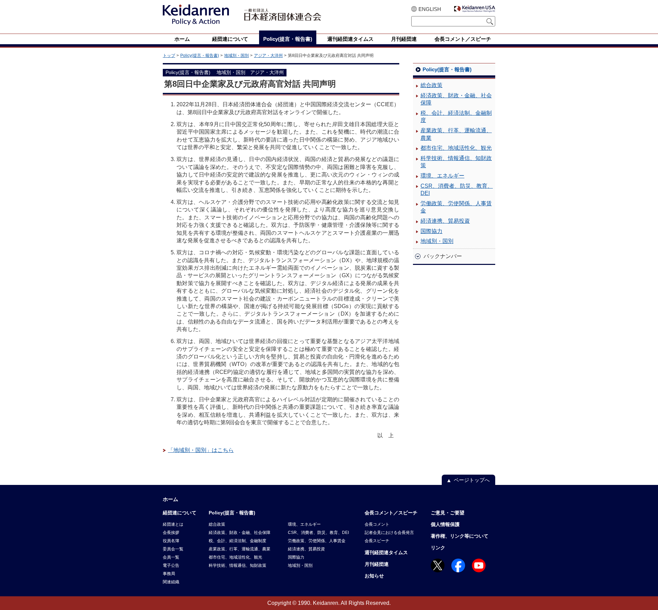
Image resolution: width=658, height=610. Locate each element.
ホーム (170, 499)
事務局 (169, 573)
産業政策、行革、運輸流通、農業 (456, 134)
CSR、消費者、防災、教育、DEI (457, 189)
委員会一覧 (173, 549)
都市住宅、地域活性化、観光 (456, 148)
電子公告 (171, 565)
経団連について (179, 512)
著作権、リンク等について (459, 536)
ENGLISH (429, 9)
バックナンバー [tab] (443, 256)
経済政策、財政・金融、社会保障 (456, 99)
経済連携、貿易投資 (445, 221)
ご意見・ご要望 (447, 512)
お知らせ (374, 575)
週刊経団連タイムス (386, 552)
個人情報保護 (445, 524)
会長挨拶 (171, 532)
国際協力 (431, 231)
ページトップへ (472, 480)
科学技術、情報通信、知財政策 (456, 162)
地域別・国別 (236, 55)
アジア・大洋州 (268, 55)
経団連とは (173, 524)
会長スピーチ (377, 540)
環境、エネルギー (442, 176)
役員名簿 (171, 540)
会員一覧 (171, 557)
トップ (169, 55)
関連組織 (171, 582)
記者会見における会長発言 (389, 532)
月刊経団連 (377, 564)
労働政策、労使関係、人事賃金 (456, 207)
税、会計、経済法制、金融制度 (456, 116)
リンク (438, 547)
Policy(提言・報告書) (199, 55)
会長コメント (377, 524)
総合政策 (431, 85)
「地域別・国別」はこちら (201, 450)
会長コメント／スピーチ (391, 512)
